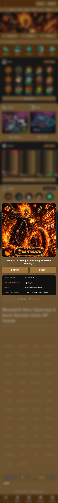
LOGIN (42, 270)
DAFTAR (15, 270)
